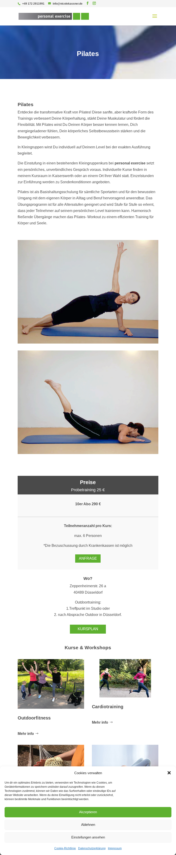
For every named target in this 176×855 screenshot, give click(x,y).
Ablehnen (88, 825)
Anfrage (88, 558)
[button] (169, 772)
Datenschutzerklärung (92, 848)
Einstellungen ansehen (88, 837)
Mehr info (26, 734)
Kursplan (88, 629)
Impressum (115, 848)
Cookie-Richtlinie (65, 848)
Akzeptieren (88, 812)
